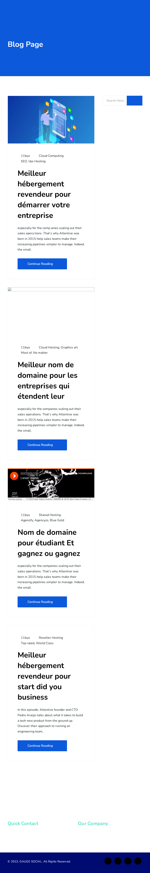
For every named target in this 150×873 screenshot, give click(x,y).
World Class (45, 643)
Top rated (27, 643)
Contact (88, 840)
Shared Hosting (50, 515)
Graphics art (69, 347)
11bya (25, 156)
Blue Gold (57, 520)
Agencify (27, 520)
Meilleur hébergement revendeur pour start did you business (44, 676)
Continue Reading (40, 264)
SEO (24, 161)
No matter (40, 353)
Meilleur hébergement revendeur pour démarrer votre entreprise (44, 194)
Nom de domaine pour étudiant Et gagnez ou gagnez (49, 543)
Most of (26, 353)
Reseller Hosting (51, 638)
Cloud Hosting (49, 347)
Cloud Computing (51, 156)
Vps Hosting (37, 161)
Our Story (89, 832)
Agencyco (41, 520)
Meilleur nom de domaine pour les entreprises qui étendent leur (48, 380)
